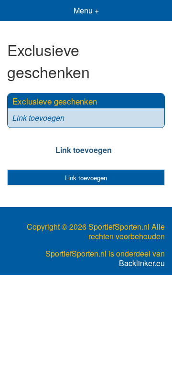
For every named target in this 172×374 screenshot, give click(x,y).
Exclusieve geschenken (54, 101)
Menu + (86, 10)
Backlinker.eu (142, 263)
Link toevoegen (38, 117)
